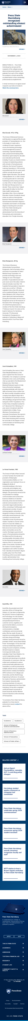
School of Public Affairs (11, 741)
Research (6, 960)
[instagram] (22, 930)
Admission (6, 952)
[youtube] (18, 930)
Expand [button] (21, 49)
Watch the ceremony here (10, 88)
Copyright (15, 1003)
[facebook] (6, 930)
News (9, 7)
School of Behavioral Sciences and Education (12, 725)
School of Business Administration (10, 731)
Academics (7, 721)
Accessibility (8, 1003)
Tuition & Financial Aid (10, 956)
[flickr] (14, 930)
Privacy (7, 1000)
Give (19, 936)
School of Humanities (11, 737)
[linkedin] (10, 930)
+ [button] (23, 943)
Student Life (7, 965)
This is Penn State (9, 943)
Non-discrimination (16, 1000)
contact (17, 704)
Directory (22, 1003)
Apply (9, 936)
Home (4, 7)
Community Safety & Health (10, 969)
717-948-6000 (17, 981)
